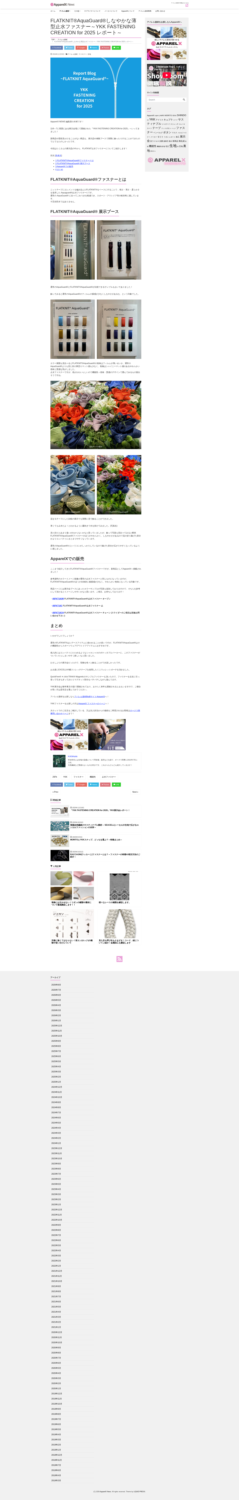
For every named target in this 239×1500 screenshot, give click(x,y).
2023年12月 (56, 1148)
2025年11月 (56, 1031)
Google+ (82, 48)
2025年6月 (56, 1056)
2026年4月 (56, 1005)
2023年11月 (56, 1153)
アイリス (159, 120)
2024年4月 (56, 1128)
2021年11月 (56, 1276)
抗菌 (161, 141)
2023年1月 (56, 1204)
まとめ (59, 169)
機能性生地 (161, 146)
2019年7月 (56, 1419)
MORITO (168, 115)
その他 (76, 11)
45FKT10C (57, 606)
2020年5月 (56, 1368)
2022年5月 (56, 1245)
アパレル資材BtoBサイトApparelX (89, 697)
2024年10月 (56, 1097)
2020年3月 (56, 1378)
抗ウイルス (154, 141)
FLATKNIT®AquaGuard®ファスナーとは (74, 160)
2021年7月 (56, 1296)
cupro (157, 115)
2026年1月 (56, 1020)
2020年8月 (56, 1353)
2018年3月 (56, 1480)
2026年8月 (56, 985)
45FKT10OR (58, 599)
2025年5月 (56, 1061)
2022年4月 (56, 1250)
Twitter (70, 48)
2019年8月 (56, 1414)
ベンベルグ (158, 133)
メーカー (153, 137)
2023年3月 (56, 1194)
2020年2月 (56, 1383)
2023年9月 (56, 1164)
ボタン (167, 132)
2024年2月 (56, 1138)
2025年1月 (56, 1082)
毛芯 (167, 146)
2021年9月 (56, 1286)
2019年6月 (56, 1424)
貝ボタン (153, 151)
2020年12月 (56, 1332)
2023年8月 (56, 1169)
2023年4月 (56, 1189)
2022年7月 (56, 1235)
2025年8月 (56, 1046)
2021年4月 (56, 1312)
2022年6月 (56, 1240)
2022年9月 (56, 1225)
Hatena (94, 48)
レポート (172, 137)
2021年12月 (56, 1271)
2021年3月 (56, 1317)
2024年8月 (56, 1107)
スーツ (149, 128)
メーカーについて (110, 11)
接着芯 (165, 141)
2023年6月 (56, 1179)
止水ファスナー (109, 777)
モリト (160, 137)
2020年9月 (56, 1348)
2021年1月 (56, 1327)
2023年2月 (56, 1199)
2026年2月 (56, 1015)
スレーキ (182, 124)
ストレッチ (174, 124)
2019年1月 (56, 1450)
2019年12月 (56, 1394)
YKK (65, 777)
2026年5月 (56, 1000)
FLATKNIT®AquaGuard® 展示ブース (72, 163)
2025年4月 (56, 1066)
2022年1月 (56, 1266)
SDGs (174, 115)
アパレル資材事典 (144, 11)
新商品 (175, 141)
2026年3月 (56, 1010)
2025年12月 (56, 1026)
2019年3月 (56, 1440)
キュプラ (168, 119)
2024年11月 (56, 1092)
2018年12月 (56, 1455)
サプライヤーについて (92, 11)
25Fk (55, 777)
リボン (166, 137)
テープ (156, 128)
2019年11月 (56, 1399)
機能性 (93, 777)
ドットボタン (166, 128)
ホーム (53, 11)
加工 (177, 137)
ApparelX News (105, 1492)
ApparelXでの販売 (64, 166)
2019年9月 (56, 1409)
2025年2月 (56, 1077)
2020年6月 (56, 1363)
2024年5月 (56, 1123)
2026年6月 (56, 995)
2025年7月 (56, 1051)
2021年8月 (56, 1291)
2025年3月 (56, 1072)
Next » (135, 792)
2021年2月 (56, 1322)
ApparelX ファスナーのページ (91, 704)
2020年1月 (56, 1388)
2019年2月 (56, 1445)
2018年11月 (56, 1460)
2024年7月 (56, 1112)
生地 (89, 54)
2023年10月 (56, 1158)
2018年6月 (56, 1470)
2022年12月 (56, 1210)
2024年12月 (56, 1087)
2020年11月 (56, 1337)
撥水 (170, 141)
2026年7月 (56, 990)
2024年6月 (56, 1118)
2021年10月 (56, 1281)
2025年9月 (56, 1041)
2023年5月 (56, 1184)
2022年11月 (56, 1215)
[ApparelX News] (62, 4)
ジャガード (166, 124)
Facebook (57, 48)
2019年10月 (56, 1404)
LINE (117, 48)
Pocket (106, 48)
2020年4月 (56, 1373)
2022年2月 (56, 1261)
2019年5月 (56, 1429)
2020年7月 (56, 1358)
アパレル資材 (64, 11)
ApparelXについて (127, 11)
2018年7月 (56, 1465)
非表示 (58, 155)
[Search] (183, 100)
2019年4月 (56, 1434)
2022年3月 (56, 1256)
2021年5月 (56, 1307)
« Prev (55, 792)
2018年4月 (56, 1475)
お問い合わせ (160, 11)
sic (148, 120)
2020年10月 (56, 1342)
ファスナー (83, 54)
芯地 (181, 146)
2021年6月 (56, 1302)
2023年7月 (56, 1174)
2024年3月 (56, 1133)
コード (175, 120)
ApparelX (150, 115)
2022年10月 (56, 1220)
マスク (174, 133)
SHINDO (181, 115)
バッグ (174, 128)
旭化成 (182, 141)
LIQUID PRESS (139, 1492)
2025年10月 (56, 1036)
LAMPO (161, 115)
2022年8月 (56, 1230)
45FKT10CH (58, 613)
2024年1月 (56, 1143)
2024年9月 (56, 1102)
